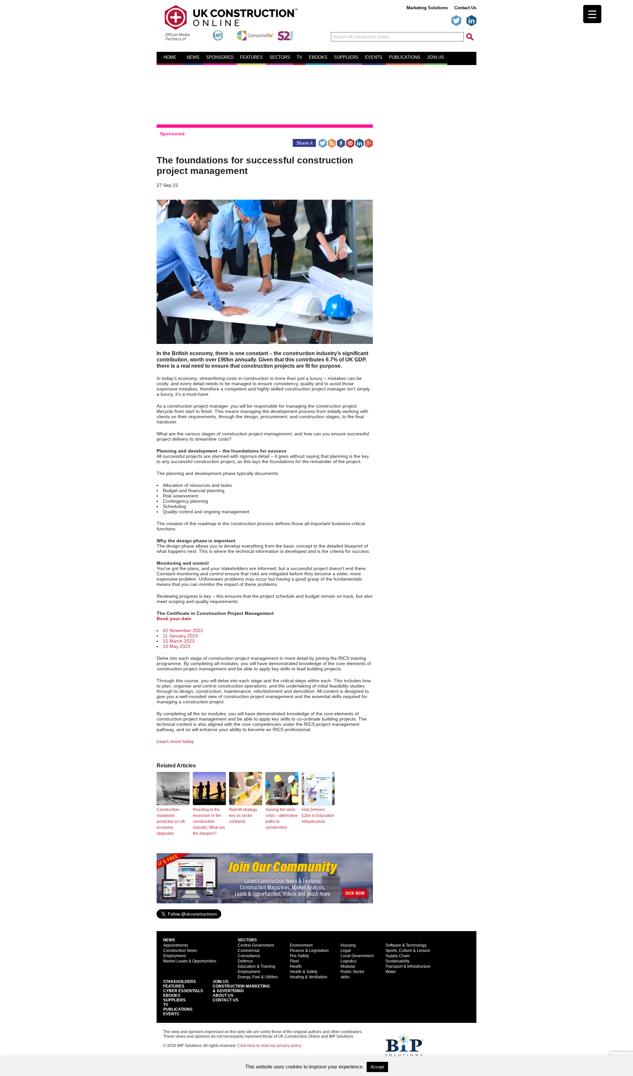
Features (251, 57)
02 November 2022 (183, 630)
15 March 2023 (179, 641)
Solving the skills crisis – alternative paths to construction (281, 818)
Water (390, 971)
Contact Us (465, 7)
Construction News (180, 950)
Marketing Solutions (427, 7)
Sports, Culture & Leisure (407, 950)
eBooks (318, 57)
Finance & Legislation (309, 950)
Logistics (348, 961)
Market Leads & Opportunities (189, 961)
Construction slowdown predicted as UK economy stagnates (171, 821)
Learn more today (175, 741)
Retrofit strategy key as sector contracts (243, 815)
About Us (223, 995)
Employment (174, 956)
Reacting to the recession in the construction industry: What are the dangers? (209, 821)
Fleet (294, 961)
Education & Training (256, 966)
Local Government (357, 956)
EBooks (171, 995)
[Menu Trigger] (592, 14)
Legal (346, 950)
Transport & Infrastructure (408, 966)
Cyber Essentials (183, 991)
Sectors (279, 57)
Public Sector (352, 971)
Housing (348, 945)
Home (170, 57)
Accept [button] (377, 1066)
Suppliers (346, 57)
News (193, 57)
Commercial (248, 950)
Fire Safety (299, 956)
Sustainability (397, 961)
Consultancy (249, 956)
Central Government (256, 945)
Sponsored (219, 57)
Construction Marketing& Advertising (241, 988)
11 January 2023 (180, 635)
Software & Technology (406, 945)
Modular (348, 966)
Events (373, 57)
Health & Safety (303, 971)
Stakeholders (179, 981)
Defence (245, 961)
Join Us (220, 981)
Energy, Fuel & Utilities (258, 977)
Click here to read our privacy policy (269, 1045)
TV (299, 57)
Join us (435, 57)
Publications (404, 57)
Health (296, 966)
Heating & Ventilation (308, 977)
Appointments (175, 945)
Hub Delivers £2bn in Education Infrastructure (318, 815)
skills (345, 977)
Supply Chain (397, 956)
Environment (301, 945)
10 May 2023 (176, 646)
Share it (304, 143)
